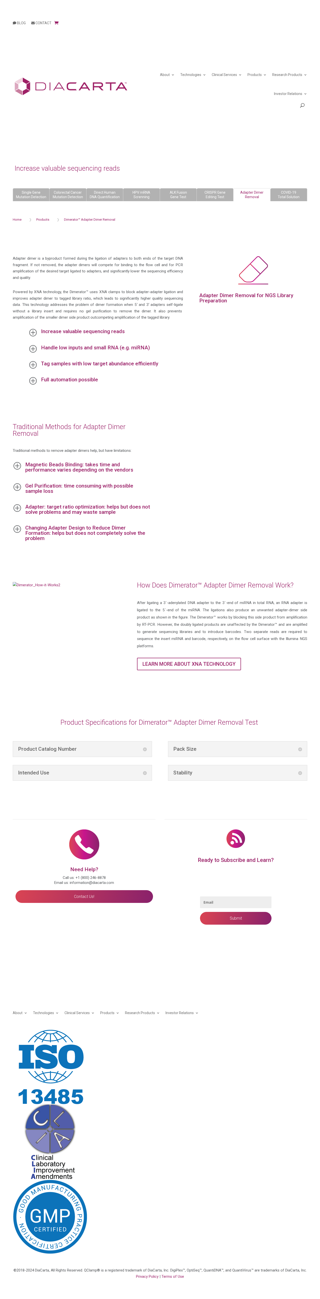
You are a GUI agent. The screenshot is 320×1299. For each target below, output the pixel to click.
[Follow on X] (303, 1033)
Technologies (190, 75)
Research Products (287, 75)
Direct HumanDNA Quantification (105, 194)
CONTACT (43, 23)
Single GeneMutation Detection (31, 194)
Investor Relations (288, 94)
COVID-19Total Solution (289, 194)
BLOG (21, 23)
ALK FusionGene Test (178, 194)
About (165, 75)
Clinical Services (224, 75)
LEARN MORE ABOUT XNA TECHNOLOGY (189, 664)
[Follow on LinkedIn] (293, 1033)
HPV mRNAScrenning (141, 194)
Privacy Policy (147, 1276)
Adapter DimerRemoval (252, 194)
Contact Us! (84, 896)
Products (255, 75)
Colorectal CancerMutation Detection (68, 194)
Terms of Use (173, 1276)
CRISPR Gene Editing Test (215, 194)
